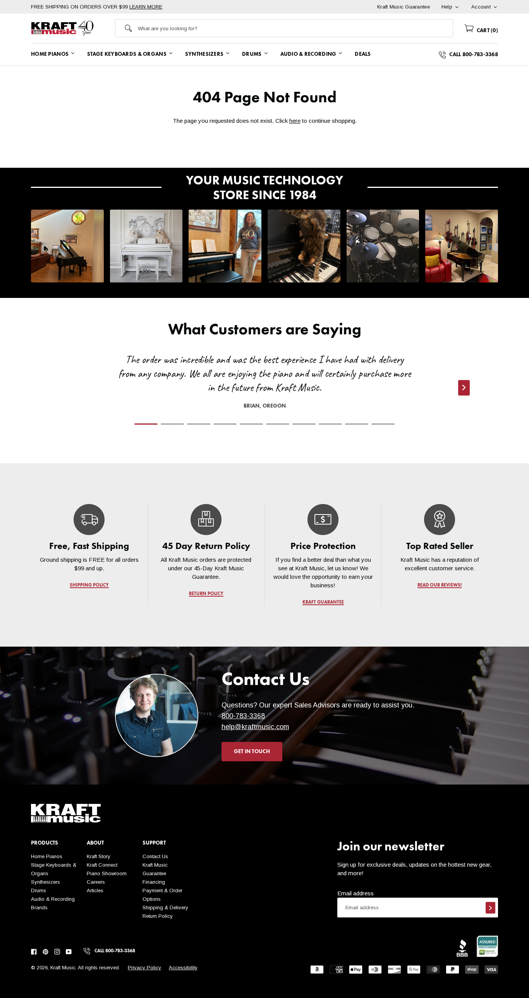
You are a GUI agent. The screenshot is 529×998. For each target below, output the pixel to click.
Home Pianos (46, 856)
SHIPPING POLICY (89, 585)
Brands (39, 907)
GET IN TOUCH (252, 751)
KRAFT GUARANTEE (323, 602)
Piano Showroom (107, 873)
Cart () (486, 30)
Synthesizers (45, 882)
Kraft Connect (102, 865)
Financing (154, 882)
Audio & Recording (53, 899)
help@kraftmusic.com (255, 727)
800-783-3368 (243, 716)
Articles (95, 890)
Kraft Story (98, 856)
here (295, 120)
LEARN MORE (145, 7)
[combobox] (295, 28)
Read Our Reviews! (440, 585)
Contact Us (155, 856)
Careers (96, 882)
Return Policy (158, 916)
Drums (38, 890)
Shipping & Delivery (165, 907)
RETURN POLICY (206, 594)
